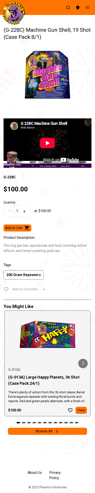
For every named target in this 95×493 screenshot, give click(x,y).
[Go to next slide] (83, 363)
